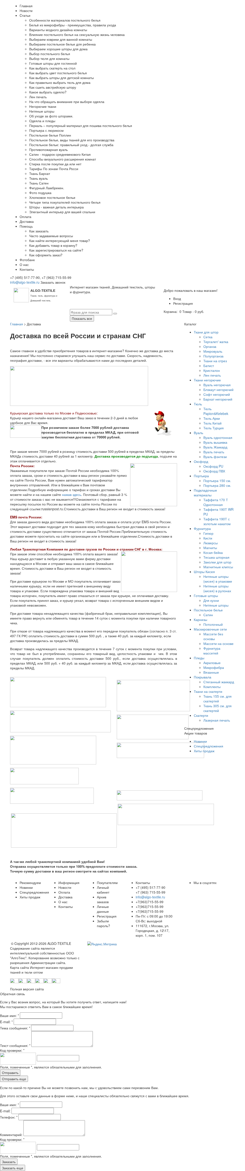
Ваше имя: (9, 1015)
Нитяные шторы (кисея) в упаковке (217, 579)
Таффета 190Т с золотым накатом (217, 521)
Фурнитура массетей (211, 650)
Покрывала (202, 677)
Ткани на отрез (215, 360)
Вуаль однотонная (217, 437)
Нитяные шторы (215, 605)
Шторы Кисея (204, 571)
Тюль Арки (211, 418)
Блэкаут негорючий (218, 389)
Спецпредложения (208, 746)
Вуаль (198, 432)
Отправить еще (14, 1078)
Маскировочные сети (210, 629)
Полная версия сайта (27, 989)
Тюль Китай (212, 423)
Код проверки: (12, 1050)
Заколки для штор (217, 562)
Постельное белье (208, 610)
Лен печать (212, 375)
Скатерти (201, 715)
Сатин (208, 614)
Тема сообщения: (15, 1028)
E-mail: (6, 1021)
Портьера (201, 475)
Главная (16, 323)
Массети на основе (218, 643)
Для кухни (211, 600)
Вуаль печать (213, 451)
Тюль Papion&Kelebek (215, 411)
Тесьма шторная (216, 557)
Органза (209, 346)
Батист (208, 365)
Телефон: (8, 1117)
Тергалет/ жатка (215, 341)
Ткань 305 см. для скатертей (217, 708)
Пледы (199, 657)
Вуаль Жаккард (215, 447)
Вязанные (211, 672)
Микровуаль (212, 351)
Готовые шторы (206, 595)
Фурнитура (202, 528)
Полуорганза (213, 356)
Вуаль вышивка (215, 442)
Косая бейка (213, 552)
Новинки (200, 741)
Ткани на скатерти (208, 691)
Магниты (210, 547)
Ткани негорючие (207, 380)
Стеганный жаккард (218, 681)
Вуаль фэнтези (215, 456)
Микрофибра (213, 667)
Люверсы (210, 542)
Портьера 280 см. (217, 485)
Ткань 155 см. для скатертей (217, 698)
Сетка (207, 336)
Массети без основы (213, 636)
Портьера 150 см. (217, 480)
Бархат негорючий (217, 399)
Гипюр (208, 533)
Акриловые (212, 662)
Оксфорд (201, 461)
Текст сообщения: (15, 1045)
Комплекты (212, 686)
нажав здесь (71, 494)
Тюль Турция (213, 427)
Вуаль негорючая (217, 384)
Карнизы (200, 619)
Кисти (207, 538)
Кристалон (211, 370)
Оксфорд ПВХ (214, 471)
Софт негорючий (216, 394)
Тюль (198, 404)
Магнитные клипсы (218, 566)
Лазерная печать (216, 720)
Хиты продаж (204, 750)
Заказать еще (12, 1167)
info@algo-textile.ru (24, 282)
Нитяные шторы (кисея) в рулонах (217, 588)
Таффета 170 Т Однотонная (215, 502)
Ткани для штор (206, 332)
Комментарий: (11, 1134)
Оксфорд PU (213, 466)
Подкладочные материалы (205, 492)
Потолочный (213, 624)
